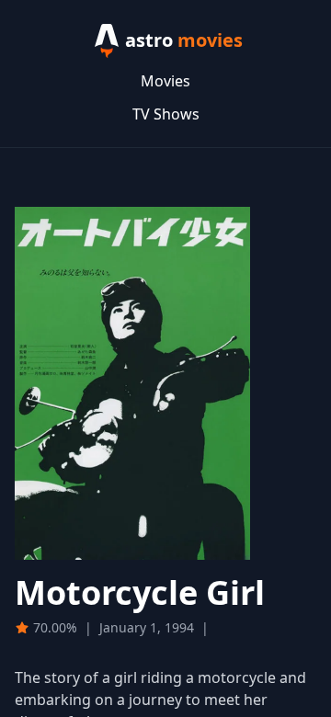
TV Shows (166, 114)
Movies (165, 81)
